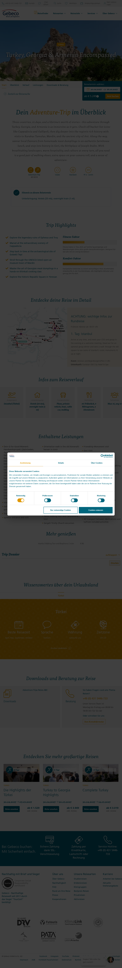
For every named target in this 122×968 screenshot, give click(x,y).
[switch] (47, 500)
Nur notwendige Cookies (60, 510)
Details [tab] (61, 463)
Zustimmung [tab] (25, 463)
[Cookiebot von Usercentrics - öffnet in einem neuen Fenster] (102, 456)
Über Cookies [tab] (96, 463)
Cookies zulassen (95, 510)
